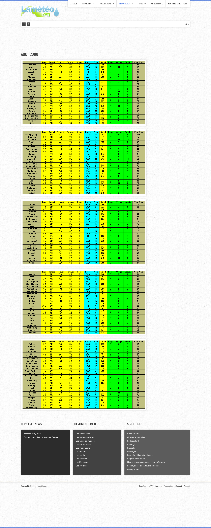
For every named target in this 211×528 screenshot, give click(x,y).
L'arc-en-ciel (133, 434)
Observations (105, 3)
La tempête (81, 451)
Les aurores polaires (85, 437)
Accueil (73, 3)
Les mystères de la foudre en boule (143, 466)
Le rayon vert (133, 469)
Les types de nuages (85, 441)
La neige (131, 444)
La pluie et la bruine (136, 458)
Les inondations (83, 448)
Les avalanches (83, 434)
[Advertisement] (73, 39)
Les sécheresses (83, 444)
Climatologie (124, 3)
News (141, 3)
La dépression (82, 462)
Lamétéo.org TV (146, 486)
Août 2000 (29, 54)
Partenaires (168, 486)
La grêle (131, 448)
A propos (158, 486)
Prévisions (86, 3)
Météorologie (157, 3)
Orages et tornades (136, 437)
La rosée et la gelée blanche (140, 455)
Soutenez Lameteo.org (177, 3)
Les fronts (80, 455)
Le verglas (132, 451)
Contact (178, 486)
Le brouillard (133, 441)
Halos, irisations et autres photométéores (146, 462)
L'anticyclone (81, 458)
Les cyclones (81, 466)
